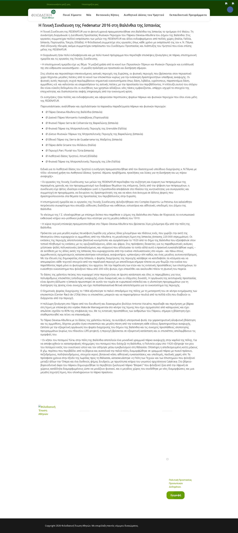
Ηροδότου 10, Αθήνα (141, 442)
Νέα (88, 15)
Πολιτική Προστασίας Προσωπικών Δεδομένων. (180, 483)
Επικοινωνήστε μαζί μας (59, 4)
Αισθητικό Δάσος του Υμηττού (144, 15)
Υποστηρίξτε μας (90, 4)
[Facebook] (230, 9)
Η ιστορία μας (95, 418)
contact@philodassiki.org (143, 431)
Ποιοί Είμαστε (72, 15)
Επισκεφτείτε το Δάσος (101, 442)
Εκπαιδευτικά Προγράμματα (188, 15)
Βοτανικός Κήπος (107, 15)
